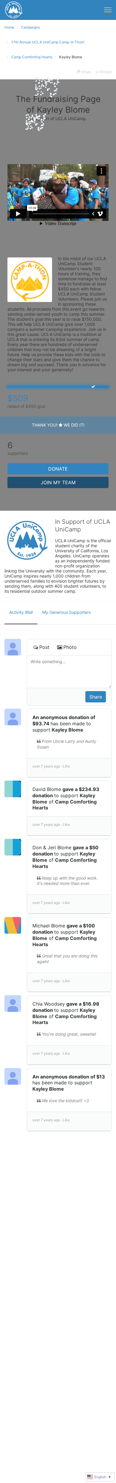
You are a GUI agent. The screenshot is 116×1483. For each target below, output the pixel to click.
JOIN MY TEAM (58, 482)
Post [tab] (44, 647)
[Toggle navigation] (108, 9)
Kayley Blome (67, 730)
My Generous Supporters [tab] (66, 612)
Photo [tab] (70, 647)
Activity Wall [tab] (21, 612)
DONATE (58, 469)
